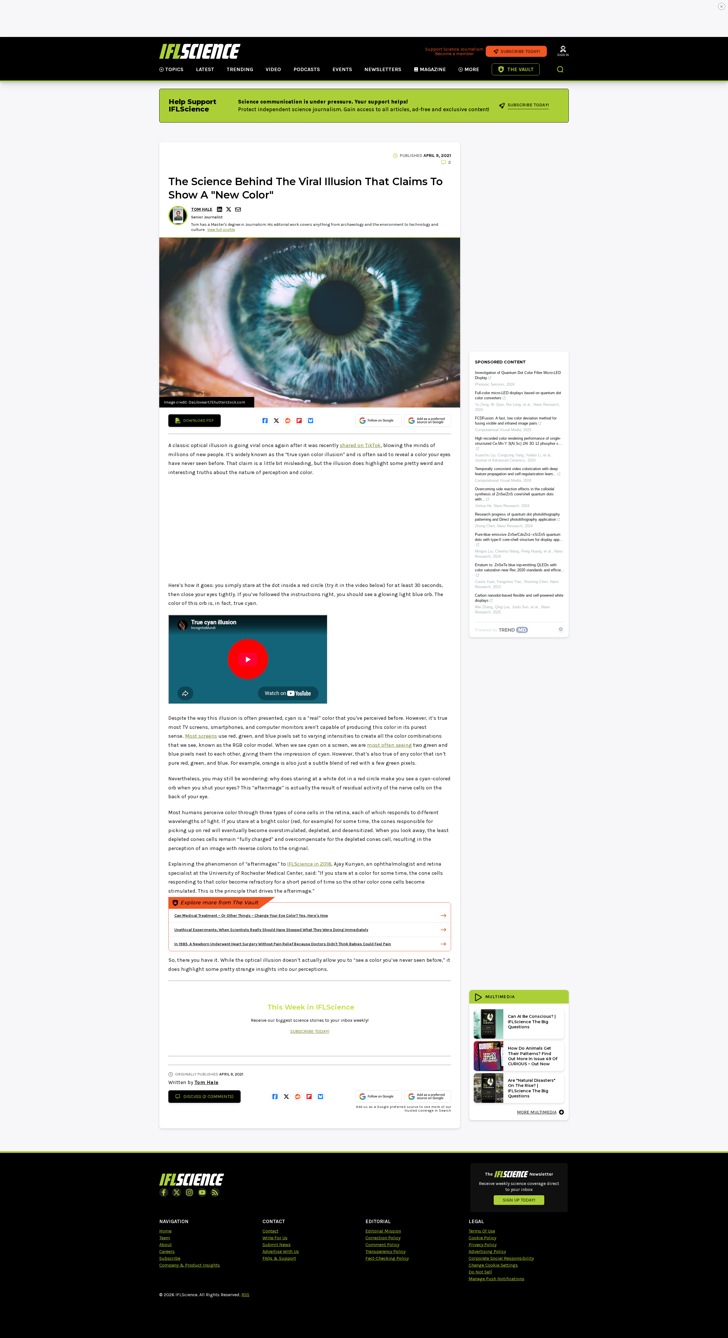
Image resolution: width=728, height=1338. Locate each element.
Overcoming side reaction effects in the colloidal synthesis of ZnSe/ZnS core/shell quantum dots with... (514, 494)
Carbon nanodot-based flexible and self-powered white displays (519, 598)
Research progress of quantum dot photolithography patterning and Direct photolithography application (517, 517)
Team (164, 1237)
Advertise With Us (280, 1251)
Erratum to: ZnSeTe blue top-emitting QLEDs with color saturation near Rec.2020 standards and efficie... (519, 567)
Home (165, 1231)
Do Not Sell (480, 1272)
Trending (240, 69)
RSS (245, 1294)
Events (342, 69)
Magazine (433, 69)
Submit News (276, 1244)
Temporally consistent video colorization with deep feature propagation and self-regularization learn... (516, 471)
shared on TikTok (360, 445)
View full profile (221, 229)
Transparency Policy (385, 1251)
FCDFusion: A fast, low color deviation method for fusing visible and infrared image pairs (516, 420)
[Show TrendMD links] (561, 629)
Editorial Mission (383, 1231)
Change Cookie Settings (493, 1265)
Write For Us (275, 1237)
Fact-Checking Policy (387, 1258)
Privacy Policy (483, 1244)
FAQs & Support (279, 1258)
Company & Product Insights (189, 1265)
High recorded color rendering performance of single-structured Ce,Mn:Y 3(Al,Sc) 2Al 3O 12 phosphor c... (518, 441)
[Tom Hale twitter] (229, 209)
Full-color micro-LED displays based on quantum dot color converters (518, 395)
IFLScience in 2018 (309, 864)
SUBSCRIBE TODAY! (309, 1031)
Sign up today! (519, 1200)
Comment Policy (382, 1244)
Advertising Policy (487, 1251)
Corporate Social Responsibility (501, 1258)
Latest (205, 69)
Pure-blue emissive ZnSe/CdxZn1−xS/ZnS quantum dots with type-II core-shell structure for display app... (519, 537)
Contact (270, 1231)
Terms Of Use (482, 1231)
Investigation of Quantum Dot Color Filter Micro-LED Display (518, 375)
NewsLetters (382, 69)
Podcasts (306, 69)
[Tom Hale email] (238, 209)
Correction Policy (382, 1237)
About (165, 1244)
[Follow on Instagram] (189, 1192)
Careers (167, 1251)
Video (273, 69)
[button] (560, 70)
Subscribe (169, 1258)
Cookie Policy (482, 1237)
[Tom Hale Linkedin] (220, 209)
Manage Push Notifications (496, 1278)
